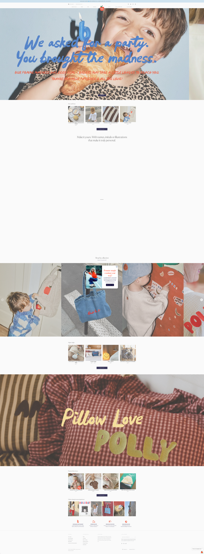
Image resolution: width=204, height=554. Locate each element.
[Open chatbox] (202, 552)
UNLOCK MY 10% (110, 284)
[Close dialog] (116, 266)
